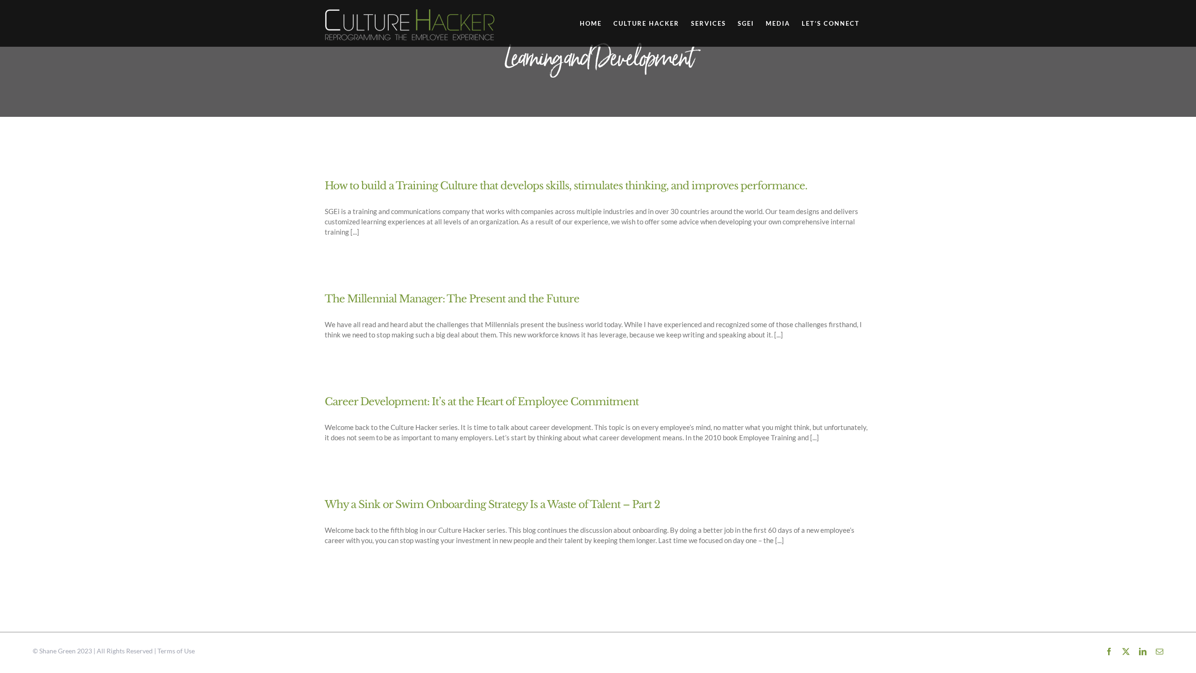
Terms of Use (176, 651)
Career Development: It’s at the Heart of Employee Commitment (482, 401)
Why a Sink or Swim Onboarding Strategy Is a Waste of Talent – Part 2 (492, 504)
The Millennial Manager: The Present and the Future (452, 299)
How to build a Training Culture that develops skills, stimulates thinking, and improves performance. (566, 185)
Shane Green (57, 651)
